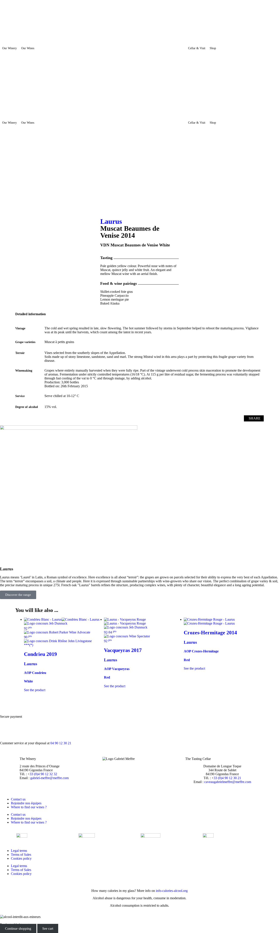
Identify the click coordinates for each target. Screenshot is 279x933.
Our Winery (9, 48)
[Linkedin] (5, 181)
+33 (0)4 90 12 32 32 (42, 774)
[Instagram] (5, 170)
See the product (114, 686)
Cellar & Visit (196, 48)
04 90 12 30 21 (60, 743)
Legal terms (19, 850)
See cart (47, 928)
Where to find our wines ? (29, 807)
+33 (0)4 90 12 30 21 (226, 778)
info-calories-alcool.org (172, 891)
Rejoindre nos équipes (26, 803)
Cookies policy (21, 858)
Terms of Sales (21, 854)
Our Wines (27, 48)
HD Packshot (225, 418)
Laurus (111, 221)
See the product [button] (34, 690)
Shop (213, 48)
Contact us (18, 799)
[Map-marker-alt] (5, 205)
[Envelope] (5, 193)
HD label (193, 418)
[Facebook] (5, 158)
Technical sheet (158, 418)
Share (254, 418)
